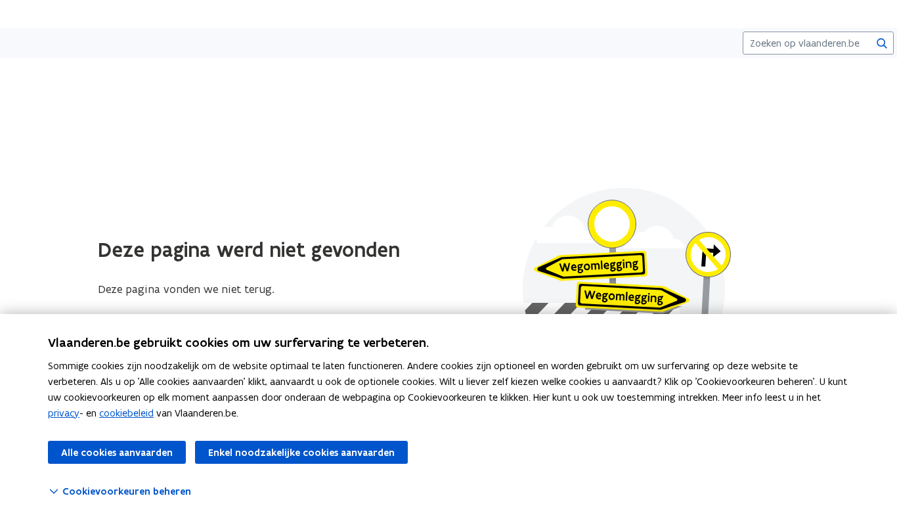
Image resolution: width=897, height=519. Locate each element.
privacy (63, 413)
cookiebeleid (126, 413)
